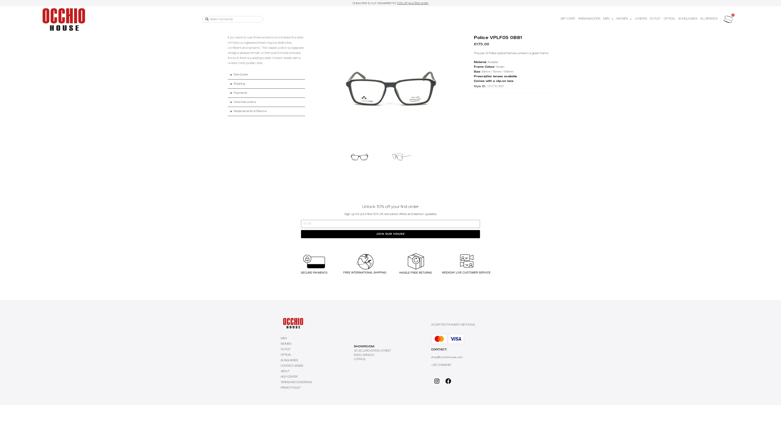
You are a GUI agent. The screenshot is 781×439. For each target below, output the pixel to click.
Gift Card (568, 19)
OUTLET (655, 19)
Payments (240, 93)
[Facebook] (448, 381)
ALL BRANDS (709, 19)
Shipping (239, 84)
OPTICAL (669, 19)
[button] (266, 74)
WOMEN (622, 19)
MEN (606, 19)
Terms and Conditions (296, 382)
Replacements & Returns (250, 111)
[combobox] (232, 19)
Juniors (641, 19)
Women (286, 344)
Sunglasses (289, 360)
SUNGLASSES (687, 19)
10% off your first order (412, 3)
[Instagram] (437, 381)
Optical (286, 355)
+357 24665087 (441, 365)
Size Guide (241, 75)
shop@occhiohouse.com (447, 357)
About (285, 371)
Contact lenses (292, 366)
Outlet (285, 349)
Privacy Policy (291, 388)
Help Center (289, 377)
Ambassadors (589, 19)
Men (284, 338)
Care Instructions (245, 102)
